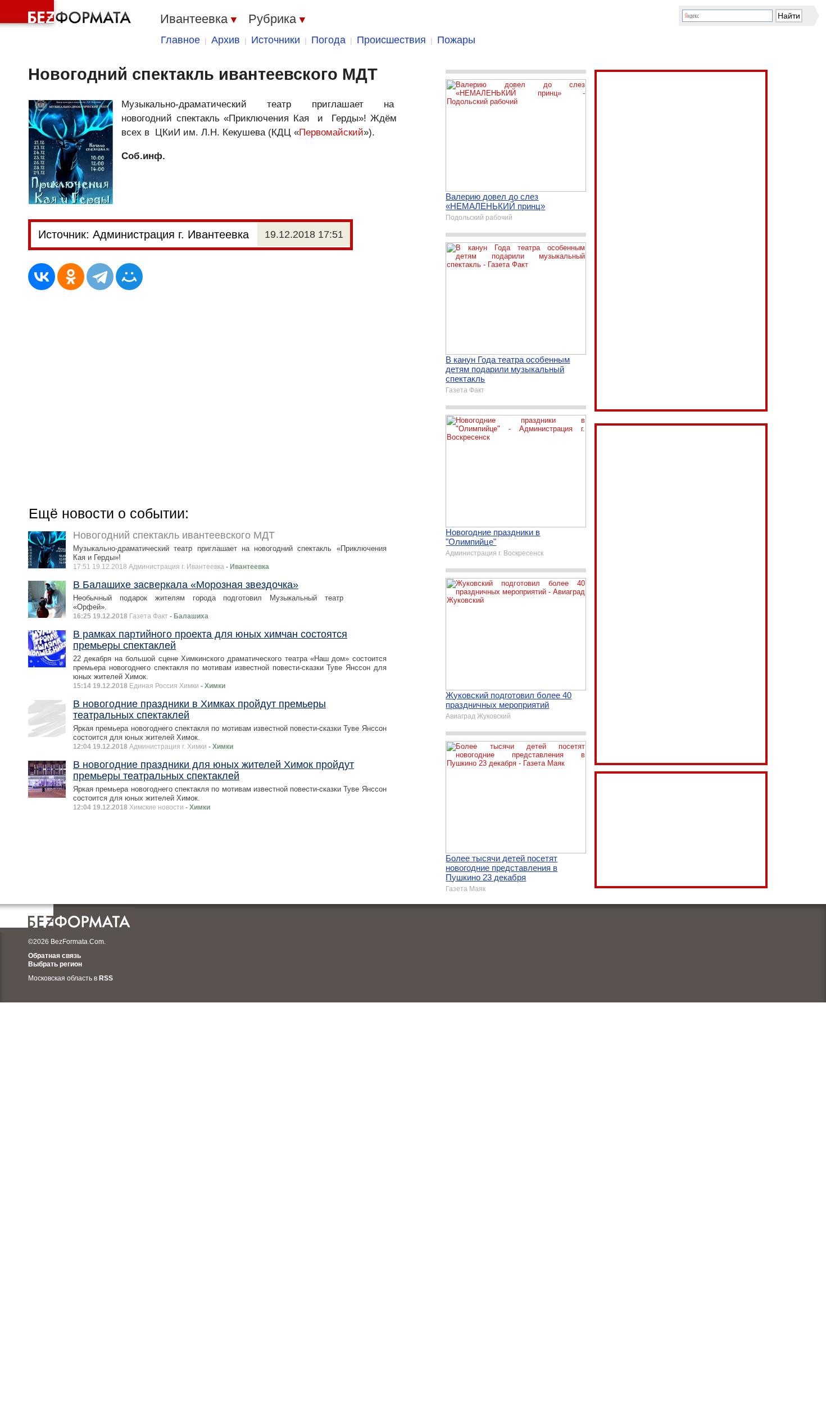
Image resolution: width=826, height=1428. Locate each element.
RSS (106, 978)
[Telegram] (100, 276)
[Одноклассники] (70, 276)
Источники (275, 40)
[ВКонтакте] (41, 276)
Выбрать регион (55, 964)
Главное (180, 40)
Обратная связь (54, 956)
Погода (328, 40)
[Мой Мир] (129, 276)
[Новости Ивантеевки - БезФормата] (67, 14)
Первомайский (331, 132)
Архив (225, 40)
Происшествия (391, 40)
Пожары (456, 40)
